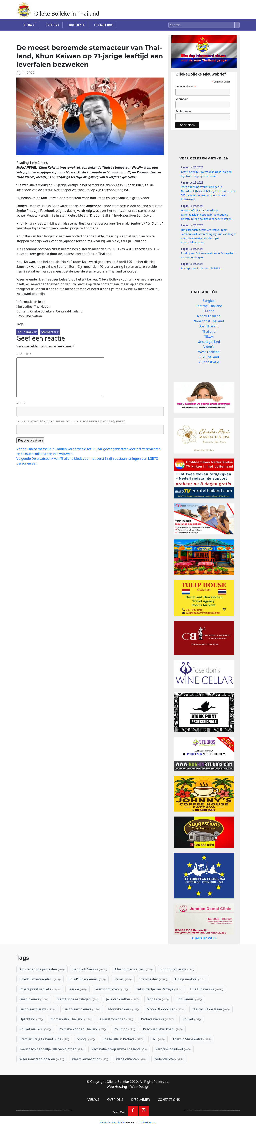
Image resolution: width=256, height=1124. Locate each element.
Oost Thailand (208, 326)
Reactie (23, 353)
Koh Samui (189, 1015)
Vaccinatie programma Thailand (119, 1065)
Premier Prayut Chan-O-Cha (43, 1055)
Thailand (208, 331)
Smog (85, 1055)
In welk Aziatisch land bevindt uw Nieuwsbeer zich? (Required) (70, 421)
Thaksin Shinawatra (192, 1055)
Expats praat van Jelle (39, 1005)
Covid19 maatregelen (39, 995)
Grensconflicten (111, 1005)
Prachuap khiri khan (162, 1045)
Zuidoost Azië (209, 362)
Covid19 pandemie (87, 995)
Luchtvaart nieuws (81, 1025)
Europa (208, 311)
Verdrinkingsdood (172, 1065)
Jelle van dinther (122, 1015)
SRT (157, 1055)
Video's (208, 346)
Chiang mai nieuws (133, 985)
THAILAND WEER (204, 951)
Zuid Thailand (209, 357)
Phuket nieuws (34, 1045)
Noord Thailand (209, 316)
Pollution (124, 1045)
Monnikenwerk (123, 1025)
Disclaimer (76, 25)
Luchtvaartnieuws (37, 1025)
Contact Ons (103, 25)
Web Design (139, 1102)
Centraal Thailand (209, 306)
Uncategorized (209, 341)
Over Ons (52, 25)
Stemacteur (50, 332)
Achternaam (183, 111)
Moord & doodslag (165, 1025)
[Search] (237, 25)
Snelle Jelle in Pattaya (123, 1055)
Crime (122, 995)
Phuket (191, 1035)
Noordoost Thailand (209, 321)
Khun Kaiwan (27, 332)
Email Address (185, 86)
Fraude (77, 1005)
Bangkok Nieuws (89, 985)
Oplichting (30, 1035)
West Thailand (209, 352)
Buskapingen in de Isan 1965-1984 (201, 268)
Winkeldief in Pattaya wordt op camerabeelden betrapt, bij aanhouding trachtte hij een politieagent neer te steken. (206, 215)
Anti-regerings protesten (41, 985)
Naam (20, 403)
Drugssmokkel (190, 995)
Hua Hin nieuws (206, 1005)
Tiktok (208, 336)
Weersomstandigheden (41, 1075)
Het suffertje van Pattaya (158, 1005)
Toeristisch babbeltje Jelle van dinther (51, 1065)
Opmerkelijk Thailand (71, 1035)
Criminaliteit (153, 995)
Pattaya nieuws (157, 1035)
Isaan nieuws (33, 1015)
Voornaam (181, 98)
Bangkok (208, 300)
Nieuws (29, 25)
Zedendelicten (168, 1075)
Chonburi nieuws (177, 985)
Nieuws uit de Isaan (210, 1025)
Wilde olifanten (131, 1075)
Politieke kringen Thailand (82, 1045)
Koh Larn (157, 1015)
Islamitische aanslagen (76, 1015)
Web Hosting (117, 1102)
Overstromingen (116, 1035)
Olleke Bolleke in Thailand (66, 13)
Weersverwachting (89, 1075)
